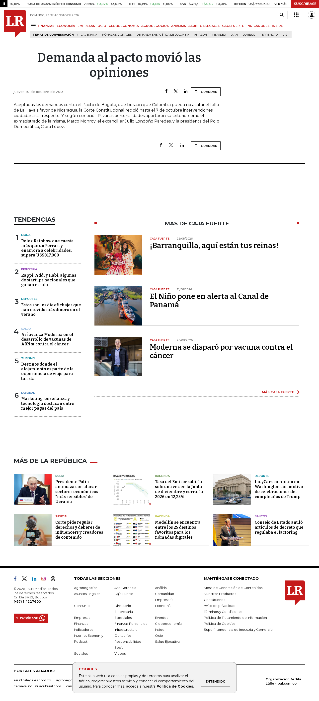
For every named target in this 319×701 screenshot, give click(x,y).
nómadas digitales (117, 34)
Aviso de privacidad (220, 606)
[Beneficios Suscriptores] (296, 15)
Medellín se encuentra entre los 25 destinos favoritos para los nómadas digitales (178, 530)
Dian (234, 34)
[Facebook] (166, 91)
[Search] (281, 14)
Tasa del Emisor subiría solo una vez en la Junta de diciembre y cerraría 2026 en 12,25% (179, 489)
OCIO (101, 26)
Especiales (123, 618)
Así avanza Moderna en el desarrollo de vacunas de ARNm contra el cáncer (47, 339)
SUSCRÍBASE (305, 3)
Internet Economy (88, 635)
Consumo (82, 606)
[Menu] (34, 25)
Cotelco (249, 34)
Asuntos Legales (87, 594)
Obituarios (122, 635)
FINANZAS (46, 26)
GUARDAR (208, 92)
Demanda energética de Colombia (163, 34)
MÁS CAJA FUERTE (278, 392)
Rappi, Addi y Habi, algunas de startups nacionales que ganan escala (48, 280)
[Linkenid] (36, 580)
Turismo (28, 358)
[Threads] (55, 580)
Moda (25, 235)
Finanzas (81, 624)
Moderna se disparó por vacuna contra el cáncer (221, 351)
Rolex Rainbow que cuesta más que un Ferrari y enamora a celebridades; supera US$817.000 (47, 248)
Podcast (80, 641)
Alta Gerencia (125, 588)
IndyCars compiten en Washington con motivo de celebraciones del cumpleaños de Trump (279, 489)
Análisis (160, 588)
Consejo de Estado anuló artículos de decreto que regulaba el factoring (279, 527)
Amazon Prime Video (210, 34)
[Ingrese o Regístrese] (311, 15)
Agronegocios (85, 588)
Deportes (29, 299)
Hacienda (162, 476)
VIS (285, 34)
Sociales (81, 653)
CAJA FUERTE (233, 26)
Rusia (59, 476)
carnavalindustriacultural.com (37, 686)
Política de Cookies (175, 686)
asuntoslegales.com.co (32, 680)
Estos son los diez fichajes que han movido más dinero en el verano (51, 310)
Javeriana (89, 34)
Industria (29, 269)
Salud (26, 328)
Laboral (28, 392)
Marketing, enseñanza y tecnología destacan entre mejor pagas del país (47, 403)
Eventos (161, 618)
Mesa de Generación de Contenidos (233, 588)
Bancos (261, 516)
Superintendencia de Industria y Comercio (238, 630)
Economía (163, 606)
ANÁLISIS (178, 26)
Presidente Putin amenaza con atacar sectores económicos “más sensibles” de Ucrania (76, 491)
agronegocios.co (70, 680)
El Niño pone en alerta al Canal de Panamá (209, 300)
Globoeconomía (168, 624)
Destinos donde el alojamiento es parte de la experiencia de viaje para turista (47, 371)
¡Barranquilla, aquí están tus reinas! (214, 245)
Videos (120, 653)
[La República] (15, 24)
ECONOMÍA (66, 26)
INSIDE (277, 26)
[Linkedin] (185, 91)
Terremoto (269, 34)
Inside (159, 630)
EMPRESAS (86, 26)
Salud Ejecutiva (167, 641)
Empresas (82, 618)
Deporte (262, 476)
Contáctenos (214, 600)
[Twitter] (175, 91)
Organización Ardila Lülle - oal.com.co (283, 681)
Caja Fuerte (123, 594)
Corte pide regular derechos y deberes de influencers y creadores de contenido (79, 530)
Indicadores (83, 630)
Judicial (61, 516)
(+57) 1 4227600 (27, 601)
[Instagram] (45, 580)
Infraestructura (126, 630)
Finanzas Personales (130, 624)
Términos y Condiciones (223, 612)
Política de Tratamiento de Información (235, 618)
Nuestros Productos (220, 594)
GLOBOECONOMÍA (124, 26)
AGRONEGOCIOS (155, 26)
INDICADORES (257, 26)
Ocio (159, 635)
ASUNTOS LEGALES (204, 26)
